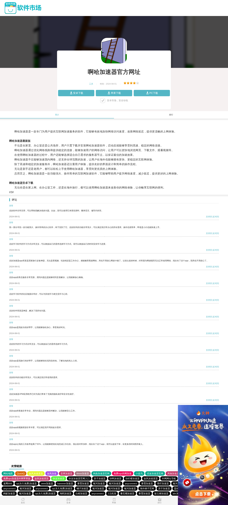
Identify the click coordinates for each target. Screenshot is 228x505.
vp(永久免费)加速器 (26, 483)
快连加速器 (58, 478)
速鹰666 (7, 483)
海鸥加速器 (65, 493)
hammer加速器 (65, 483)
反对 (215, 216)
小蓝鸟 (139, 473)
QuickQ (21, 473)
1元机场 (112, 493)
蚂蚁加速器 (9, 493)
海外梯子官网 (147, 488)
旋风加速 (51, 473)
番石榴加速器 (127, 493)
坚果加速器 (66, 473)
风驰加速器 (173, 473)
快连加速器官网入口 (79, 478)
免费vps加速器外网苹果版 (16, 478)
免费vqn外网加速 (123, 473)
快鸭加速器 (115, 478)
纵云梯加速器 (161, 493)
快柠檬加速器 (133, 478)
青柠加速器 (163, 483)
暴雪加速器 (83, 483)
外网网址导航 (169, 478)
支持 (208, 216)
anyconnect (131, 483)
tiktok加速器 (82, 473)
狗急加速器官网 (101, 473)
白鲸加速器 (81, 493)
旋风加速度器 (36, 473)
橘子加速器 (82, 488)
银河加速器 (99, 483)
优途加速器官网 (155, 473)
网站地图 (8, 473)
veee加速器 (47, 483)
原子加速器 (99, 478)
